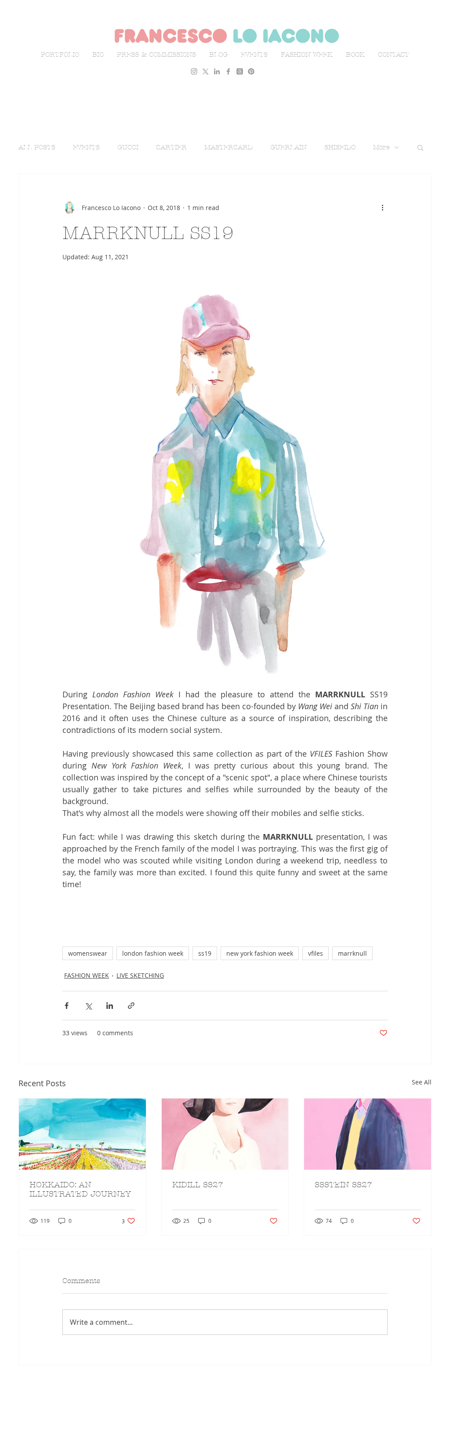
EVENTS (86, 147)
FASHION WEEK (86, 975)
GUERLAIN (288, 147)
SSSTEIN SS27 (343, 1184)
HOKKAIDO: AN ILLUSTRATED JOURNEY (80, 1189)
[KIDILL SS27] (225, 1134)
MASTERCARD (228, 147)
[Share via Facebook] (66, 1005)
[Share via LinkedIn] (109, 1005)
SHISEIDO (340, 147)
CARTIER (171, 147)
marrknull (352, 953)
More (381, 147)
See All (422, 1082)
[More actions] (382, 207)
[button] (420, 147)
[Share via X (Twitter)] (88, 1005)
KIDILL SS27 (197, 1184)
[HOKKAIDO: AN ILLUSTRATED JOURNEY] (82, 1134)
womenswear (87, 953)
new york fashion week (259, 953)
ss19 (204, 953)
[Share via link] (131, 1005)
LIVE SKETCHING (140, 975)
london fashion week (152, 953)
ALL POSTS (36, 147)
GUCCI (127, 147)
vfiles (315, 953)
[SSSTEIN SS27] (367, 1134)
